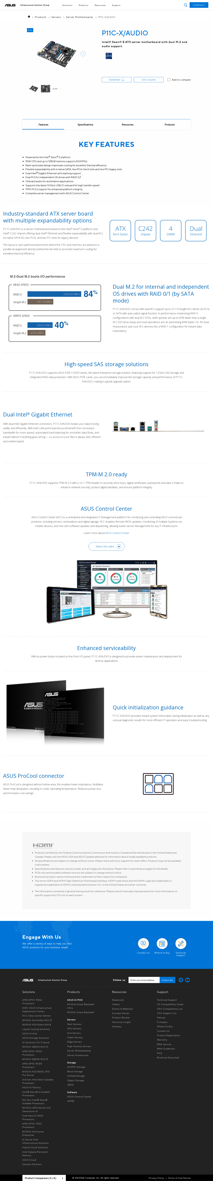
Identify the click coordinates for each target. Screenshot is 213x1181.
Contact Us (163, 1030)
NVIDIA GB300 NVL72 (35, 1046)
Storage (71, 1062)
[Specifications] (85, 124)
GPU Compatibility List (170, 1008)
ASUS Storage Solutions (35, 1037)
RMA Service (164, 1044)
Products (83, 5)
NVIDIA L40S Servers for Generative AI (36, 1109)
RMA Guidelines (166, 1048)
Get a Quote (149, 79)
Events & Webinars (122, 1008)
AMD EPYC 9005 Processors (32, 1053)
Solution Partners (32, 1164)
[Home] (28, 17)
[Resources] (127, 124)
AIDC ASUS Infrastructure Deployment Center (37, 1009)
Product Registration (168, 1035)
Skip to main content (99, 10)
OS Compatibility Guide (170, 1004)
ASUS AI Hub (29, 1033)
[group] (34, 88)
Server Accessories (77, 1055)
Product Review (121, 1017)
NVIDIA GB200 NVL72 (35, 1059)
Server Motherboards (79, 17)
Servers (56, 17)
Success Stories (120, 1013)
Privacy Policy (156, 1178)
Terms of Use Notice (179, 1178)
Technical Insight (121, 1022)
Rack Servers (74, 1024)
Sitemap (99, 10)
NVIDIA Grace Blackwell (80, 1012)
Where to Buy (165, 1026)
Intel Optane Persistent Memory (35, 1153)
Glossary (117, 1026)
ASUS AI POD (75, 999)
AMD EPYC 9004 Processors (32, 1065)
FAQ (159, 1053)
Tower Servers (75, 1037)
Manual (161, 1017)
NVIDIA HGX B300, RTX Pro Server (36, 1073)
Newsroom (118, 999)
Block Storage (75, 1071)
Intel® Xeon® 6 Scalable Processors (36, 1093)
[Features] (43, 124)
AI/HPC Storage (76, 1066)
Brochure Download (168, 1057)
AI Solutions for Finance (36, 1042)
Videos (116, 1004)
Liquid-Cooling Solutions (36, 1029)
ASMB (70, 1100)
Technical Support (167, 999)
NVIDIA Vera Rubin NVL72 (37, 1020)
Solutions (67, 5)
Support (116, 5)
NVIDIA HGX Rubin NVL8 (36, 1024)
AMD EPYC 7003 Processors (32, 1125)
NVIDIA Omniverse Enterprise (33, 1133)
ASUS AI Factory (31, 1087)
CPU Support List (167, 1013)
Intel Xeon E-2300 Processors (32, 1117)
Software (72, 1092)
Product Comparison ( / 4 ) (40, 1178)
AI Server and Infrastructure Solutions (35, 1141)
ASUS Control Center (79, 1096)
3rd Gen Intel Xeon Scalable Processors (37, 1081)
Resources (100, 5)
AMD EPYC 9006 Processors (32, 1001)
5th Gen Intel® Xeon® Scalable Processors (35, 1101)
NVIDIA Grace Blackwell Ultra (80, 1006)
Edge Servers (74, 1041)
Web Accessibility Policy (99, 10)
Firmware (162, 1022)
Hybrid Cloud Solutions (35, 1147)
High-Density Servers (79, 1046)
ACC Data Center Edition (36, 1015)
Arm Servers (74, 1033)
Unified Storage (76, 1075)
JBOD (70, 1084)
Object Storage (76, 1080)
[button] (185, 5)
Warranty (162, 1039)
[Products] (170, 124)
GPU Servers (74, 1028)
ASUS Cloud (29, 1159)
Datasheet (115, 79)
